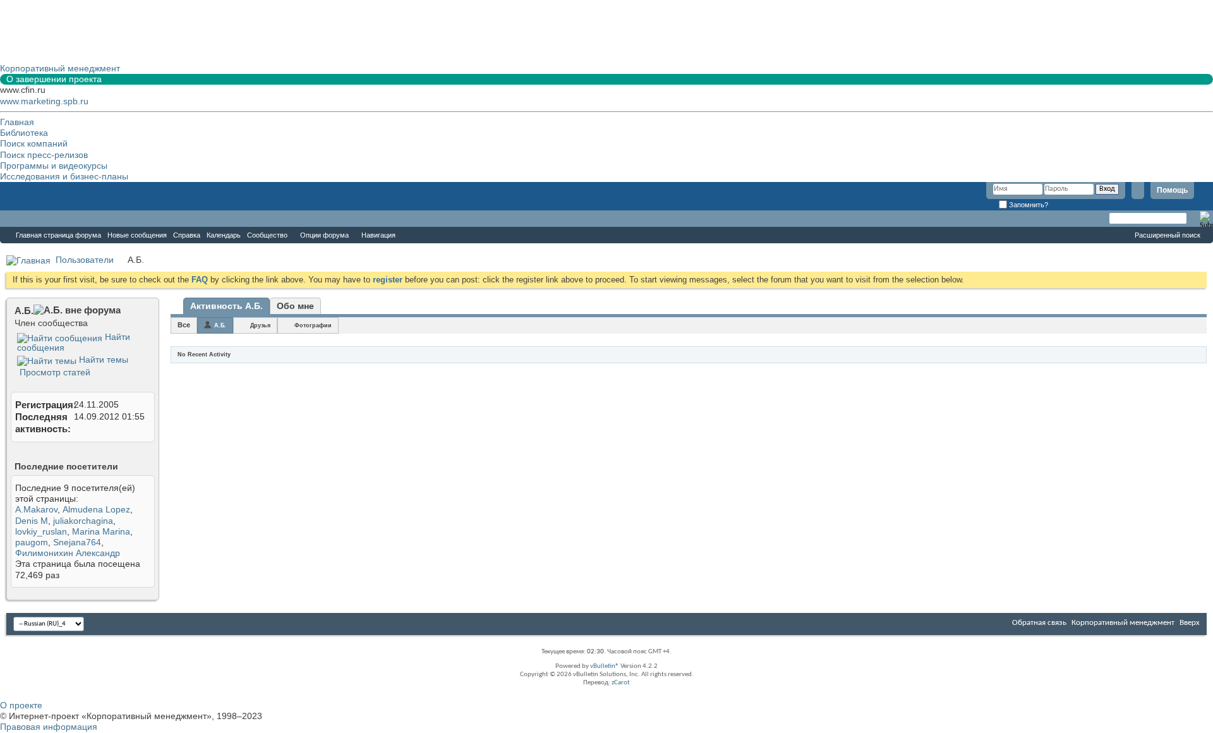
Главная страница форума (58, 235)
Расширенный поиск (1167, 235)
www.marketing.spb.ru (44, 101)
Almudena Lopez (96, 509)
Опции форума (324, 235)
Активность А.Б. (226, 306)
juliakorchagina (83, 521)
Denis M (31, 521)
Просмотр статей (53, 372)
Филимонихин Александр (67, 553)
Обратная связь (1039, 623)
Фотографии (313, 325)
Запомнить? (1027, 205)
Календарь (224, 235)
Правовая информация (48, 727)
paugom (31, 542)
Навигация (378, 235)
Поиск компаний (34, 143)
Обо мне (295, 306)
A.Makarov (36, 509)
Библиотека (24, 133)
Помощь (1172, 190)
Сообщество (267, 235)
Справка (186, 235)
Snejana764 (77, 542)
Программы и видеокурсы (53, 166)
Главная (17, 122)
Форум (25, 218)
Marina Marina (101, 531)
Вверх (1190, 623)
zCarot (621, 682)
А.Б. (220, 325)
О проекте (21, 705)
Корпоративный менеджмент (1122, 623)
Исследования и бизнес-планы (64, 176)
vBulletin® (604, 666)
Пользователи (85, 260)
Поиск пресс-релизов (44, 155)
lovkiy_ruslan (41, 531)
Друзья (260, 325)
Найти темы (102, 359)
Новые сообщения (137, 235)
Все (184, 325)
